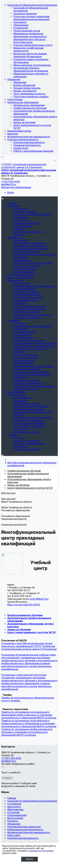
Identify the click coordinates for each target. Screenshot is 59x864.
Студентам (13, 812)
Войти (10, 192)
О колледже (14, 803)
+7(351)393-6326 (10, 181)
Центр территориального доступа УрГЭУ (31, 632)
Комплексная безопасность (23, 838)
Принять (29, 859)
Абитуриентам (15, 809)
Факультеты (14, 806)
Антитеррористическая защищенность (28, 832)
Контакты (12, 821)
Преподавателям (16, 815)
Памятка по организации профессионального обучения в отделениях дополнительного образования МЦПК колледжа (27, 732)
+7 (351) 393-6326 (11, 758)
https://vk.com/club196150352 (23, 604)
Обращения (13, 823)
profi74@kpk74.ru (39, 599)
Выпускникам (15, 818)
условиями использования (40, 851)
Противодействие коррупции (24, 826)
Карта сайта (13, 835)
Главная (11, 798)
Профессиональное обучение (25, 615)
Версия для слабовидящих (16, 187)
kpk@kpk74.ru (8, 184)
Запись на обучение (19, 629)
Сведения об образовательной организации (32, 801)
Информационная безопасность (25, 829)
